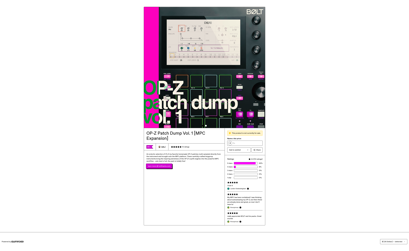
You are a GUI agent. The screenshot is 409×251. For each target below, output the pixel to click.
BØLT (163, 147)
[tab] (203, 126)
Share (258, 150)
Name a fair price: (234, 139)
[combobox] (239, 150)
